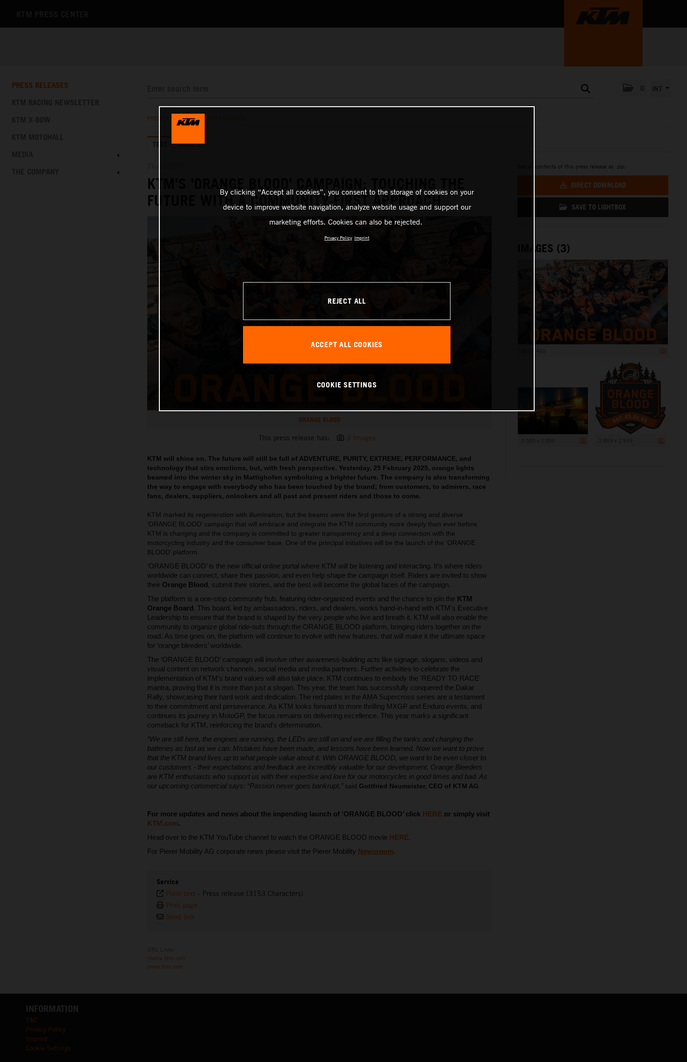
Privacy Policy (338, 237)
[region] (347, 258)
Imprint (361, 237)
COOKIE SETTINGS (347, 384)
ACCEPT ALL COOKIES (347, 344)
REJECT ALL (347, 301)
